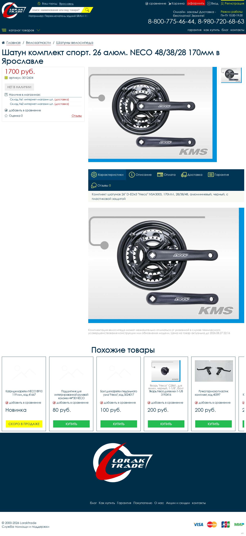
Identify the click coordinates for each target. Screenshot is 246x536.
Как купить (212, 30)
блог (225, 30)
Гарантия (195, 30)
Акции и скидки (178, 503)
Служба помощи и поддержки (25, 526)
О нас (159, 503)
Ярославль (66, 3)
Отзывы (77, 115)
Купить (71, 424)
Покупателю (142, 503)
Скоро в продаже (23, 424)
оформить (196, 3)
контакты (237, 30)
